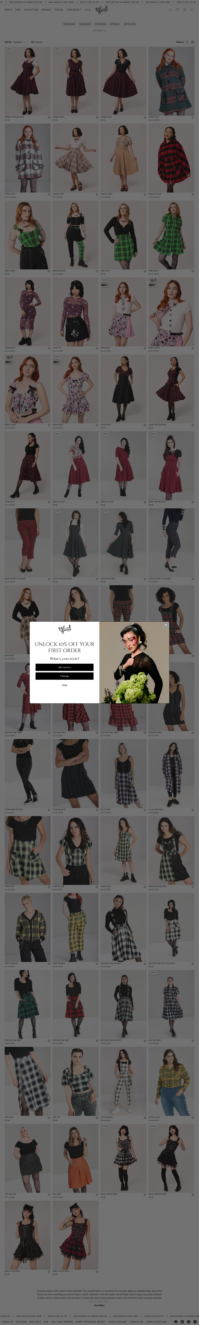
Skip (64, 685)
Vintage (64, 676)
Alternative (64, 667)
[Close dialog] (166, 625)
